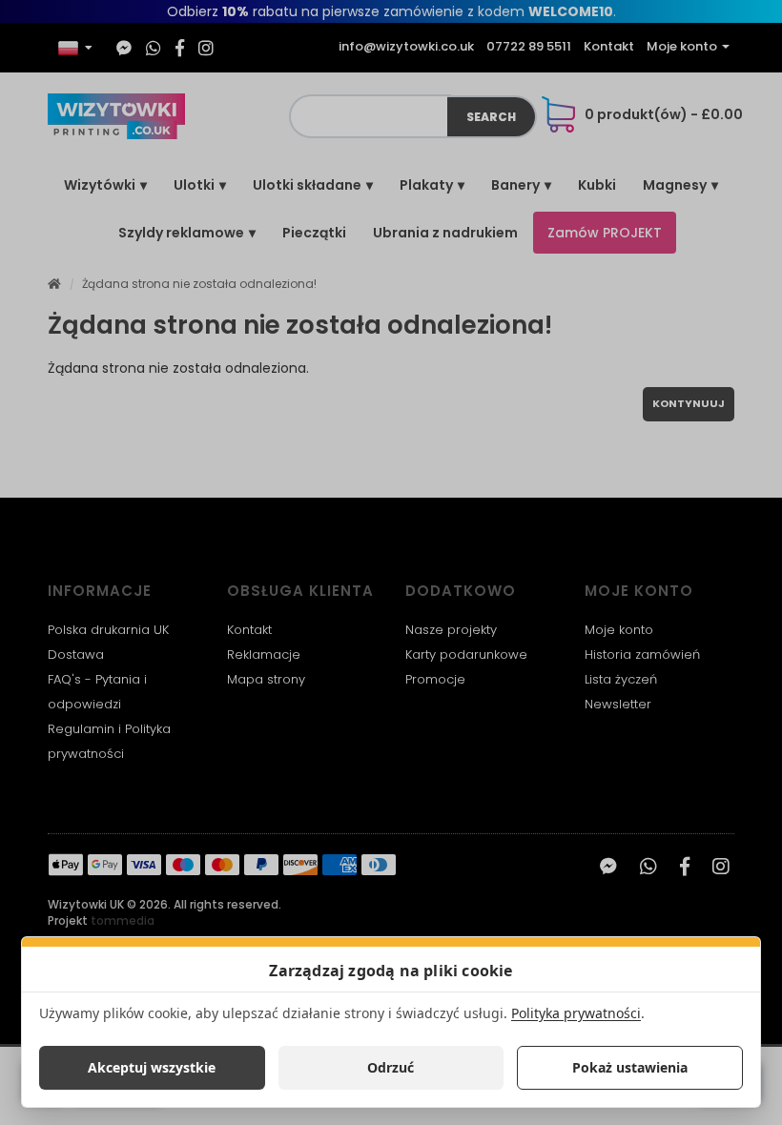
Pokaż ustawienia (630, 1067)
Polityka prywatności (576, 1013)
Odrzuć (390, 1067)
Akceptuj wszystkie (152, 1067)
